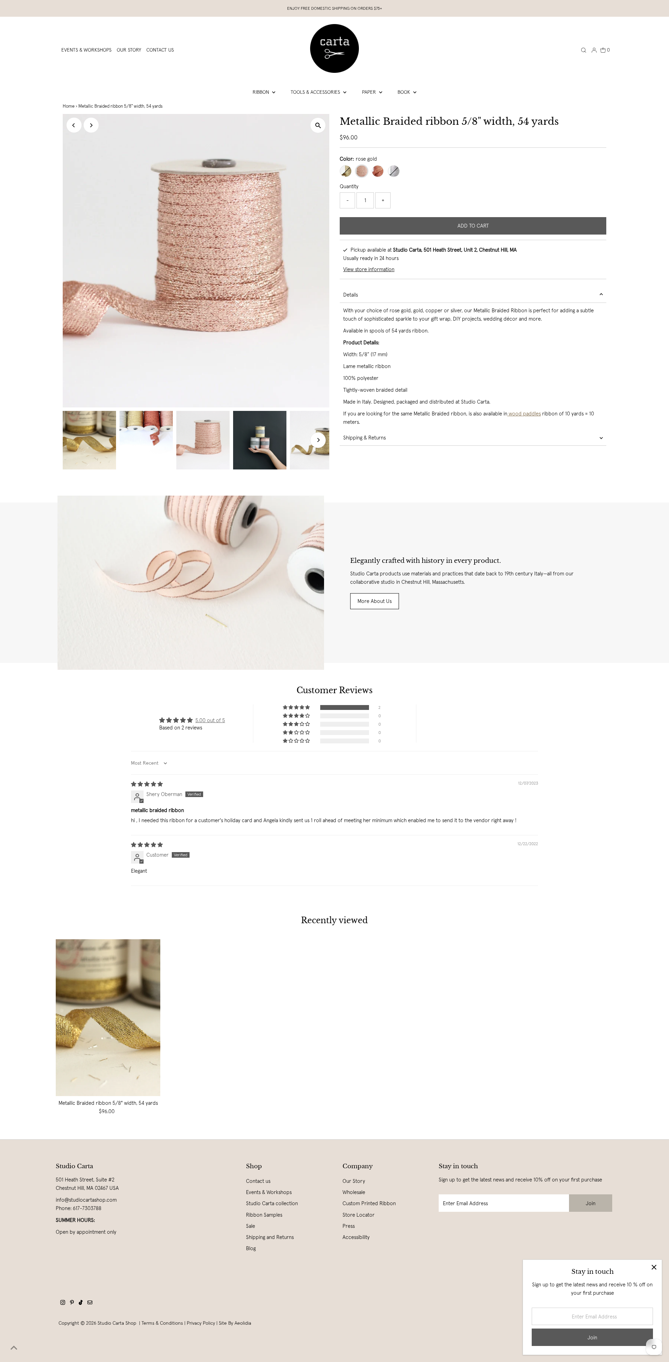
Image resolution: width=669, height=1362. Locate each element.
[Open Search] (583, 50)
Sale (250, 1226)
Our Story (354, 1181)
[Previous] (74, 125)
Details (350, 294)
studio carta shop (118, 1323)
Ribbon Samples (264, 1214)
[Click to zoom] (318, 125)
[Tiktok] (80, 1303)
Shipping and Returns (270, 1237)
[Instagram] (63, 1303)
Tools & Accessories (316, 92)
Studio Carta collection (272, 1203)
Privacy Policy (201, 1323)
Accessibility (356, 1237)
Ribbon (261, 92)
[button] (297, 707)
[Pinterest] (72, 1303)
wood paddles (524, 413)
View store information (368, 269)
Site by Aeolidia (235, 1323)
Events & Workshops (269, 1192)
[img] (147, 784)
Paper (369, 92)
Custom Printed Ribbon (369, 1203)
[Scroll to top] (14, 1348)
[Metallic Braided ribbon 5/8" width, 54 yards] (108, 1017)
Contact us (258, 1181)
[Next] (91, 125)
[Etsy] (90, 1303)
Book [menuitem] (405, 92)
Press (349, 1226)
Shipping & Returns (364, 437)
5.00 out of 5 (210, 720)
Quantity (349, 186)
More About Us (374, 601)
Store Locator (359, 1214)
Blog (251, 1248)
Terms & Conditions (162, 1323)
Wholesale (354, 1192)
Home (69, 106)
